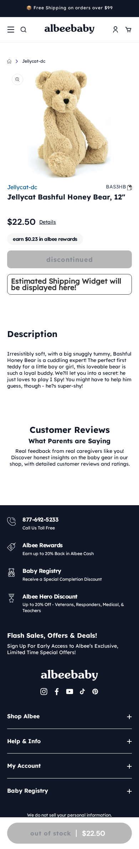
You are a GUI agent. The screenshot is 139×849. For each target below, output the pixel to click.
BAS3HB (116, 186)
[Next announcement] (129, 8)
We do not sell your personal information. (69, 815)
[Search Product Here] (23, 29)
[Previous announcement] (9, 8)
